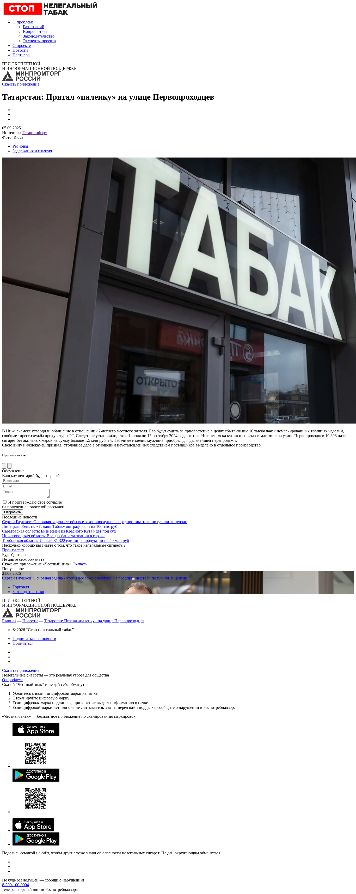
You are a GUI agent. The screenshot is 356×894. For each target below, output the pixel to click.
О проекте (22, 45)
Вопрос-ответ (35, 31)
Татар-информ (34, 132)
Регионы (20, 146)
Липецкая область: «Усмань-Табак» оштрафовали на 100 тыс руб (59, 526)
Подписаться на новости (34, 638)
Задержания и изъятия (32, 151)
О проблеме (23, 22)
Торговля (21, 587)
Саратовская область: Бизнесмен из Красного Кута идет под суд (59, 531)
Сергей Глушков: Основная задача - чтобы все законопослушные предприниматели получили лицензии (94, 522)
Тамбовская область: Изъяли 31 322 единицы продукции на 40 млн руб (65, 540)
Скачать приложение (20, 84)
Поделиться (23, 643)
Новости (20, 50)
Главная (9, 621)
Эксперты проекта (39, 41)
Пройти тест (13, 550)
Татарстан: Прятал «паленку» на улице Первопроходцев (94, 621)
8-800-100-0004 (15, 885)
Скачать (79, 564)
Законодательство (38, 36)
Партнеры (21, 55)
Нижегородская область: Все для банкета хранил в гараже (53, 536)
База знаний (33, 27)
